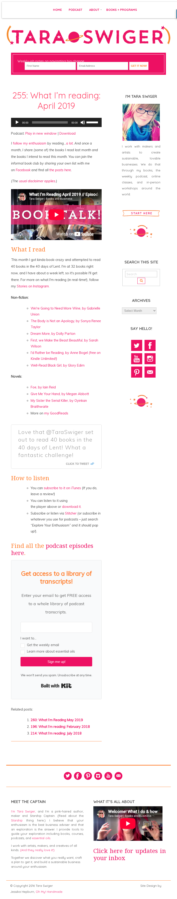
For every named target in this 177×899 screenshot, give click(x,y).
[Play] (17, 122)
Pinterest (136, 372)
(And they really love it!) (37, 850)
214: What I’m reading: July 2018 (56, 733)
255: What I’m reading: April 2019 (56, 100)
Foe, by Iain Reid (43, 387)
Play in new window (41, 133)
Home (57, 10)
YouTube (136, 358)
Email (150, 372)
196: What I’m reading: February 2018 (60, 727)
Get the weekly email (43, 645)
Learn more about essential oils (51, 651)
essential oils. (41, 838)
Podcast (75, 10)
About (94, 10)
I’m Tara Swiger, (23, 811)
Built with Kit (56, 686)
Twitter (136, 345)
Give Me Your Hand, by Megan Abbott (60, 394)
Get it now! (139, 65)
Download (67, 133)
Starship (17, 820)
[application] (56, 122)
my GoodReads (56, 413)
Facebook (23, 170)
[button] (56, 644)
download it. (71, 507)
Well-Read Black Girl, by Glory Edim (58, 365)
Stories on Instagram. (33, 286)
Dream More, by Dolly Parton (53, 334)
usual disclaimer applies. (37, 181)
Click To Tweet (77, 463)
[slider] (92, 122)
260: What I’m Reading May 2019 (57, 720)
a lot (69, 143)
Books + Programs (121, 10)
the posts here (60, 170)
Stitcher (71, 513)
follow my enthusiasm (29, 143)
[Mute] (82, 122)
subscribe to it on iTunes (62, 488)
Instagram (150, 358)
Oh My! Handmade (49, 891)
